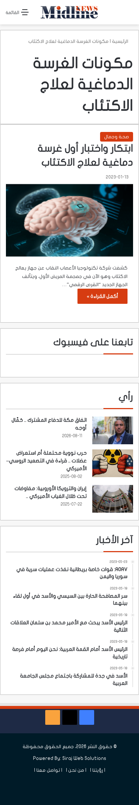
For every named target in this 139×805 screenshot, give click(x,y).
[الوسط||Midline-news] (69, 12)
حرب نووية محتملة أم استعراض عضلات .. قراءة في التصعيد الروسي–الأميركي (46, 460)
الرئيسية (120, 41)
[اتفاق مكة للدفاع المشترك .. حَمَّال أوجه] (112, 430)
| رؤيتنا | (97, 770)
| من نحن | (76, 770)
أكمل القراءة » (102, 296)
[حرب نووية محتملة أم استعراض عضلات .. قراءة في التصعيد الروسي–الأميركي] (112, 463)
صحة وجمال (116, 136)
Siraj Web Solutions (84, 758)
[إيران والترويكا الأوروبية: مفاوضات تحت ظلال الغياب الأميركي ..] (112, 499)
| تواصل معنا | (48, 770)
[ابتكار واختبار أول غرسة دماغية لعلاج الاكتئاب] (69, 220)
